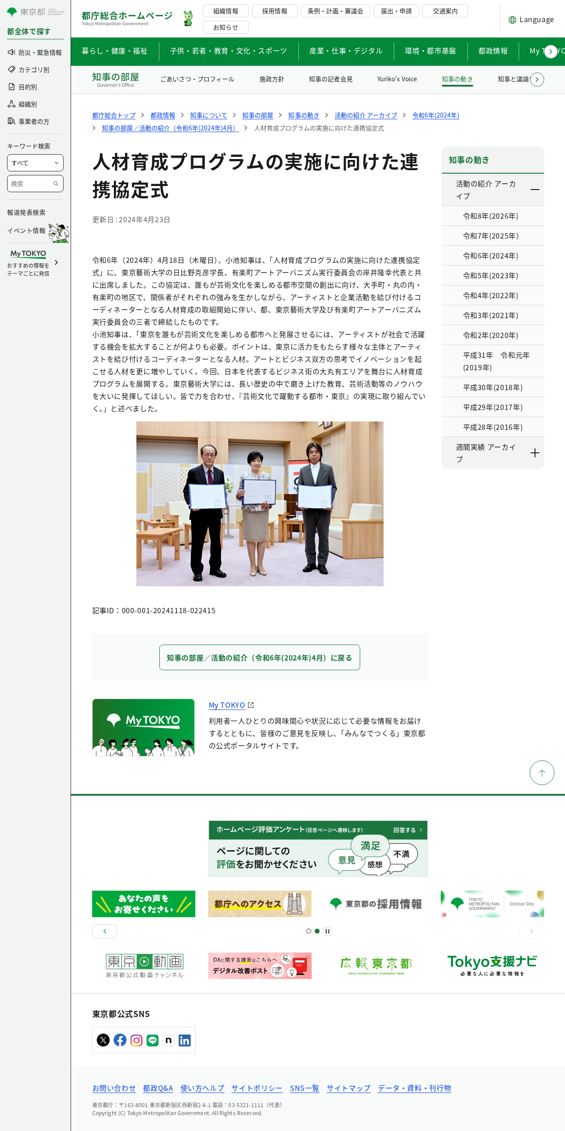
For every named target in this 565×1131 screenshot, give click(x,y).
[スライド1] (308, 931)
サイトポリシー (256, 1087)
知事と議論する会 (522, 78)
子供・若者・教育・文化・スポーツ (228, 50)
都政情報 (493, 50)
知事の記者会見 (330, 78)
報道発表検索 (26, 212)
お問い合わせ (114, 1087)
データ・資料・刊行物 (414, 1087)
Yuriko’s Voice (397, 78)
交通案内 (445, 10)
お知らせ (225, 27)
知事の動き (457, 78)
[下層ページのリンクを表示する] (535, 189)
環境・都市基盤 (430, 50)
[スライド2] (317, 931)
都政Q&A (158, 1087)
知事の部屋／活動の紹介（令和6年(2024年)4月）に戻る (260, 657)
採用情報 (274, 10)
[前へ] (104, 931)
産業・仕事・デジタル (346, 50)
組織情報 (225, 10)
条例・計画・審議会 (335, 10)
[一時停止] (327, 931)
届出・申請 (396, 10)
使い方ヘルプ (203, 1087)
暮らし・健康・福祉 (115, 50)
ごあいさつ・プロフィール (197, 78)
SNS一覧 (305, 1087)
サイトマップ (349, 1087)
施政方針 (272, 78)
